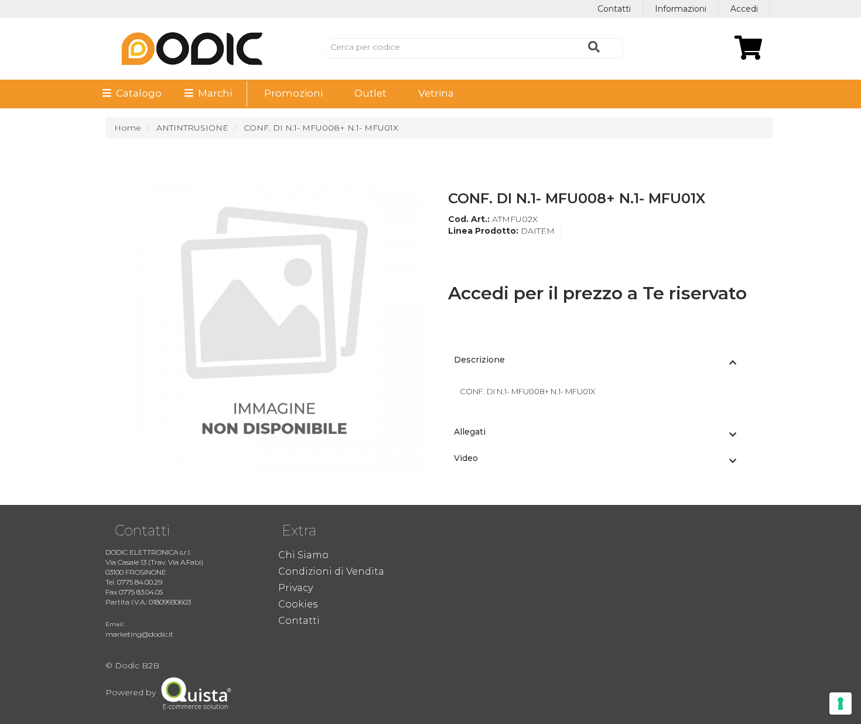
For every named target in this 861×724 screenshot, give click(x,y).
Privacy (295, 587)
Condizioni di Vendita (331, 571)
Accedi (744, 9)
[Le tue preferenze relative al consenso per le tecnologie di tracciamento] (840, 703)
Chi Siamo (303, 555)
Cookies (297, 604)
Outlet (370, 93)
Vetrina (436, 93)
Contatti (614, 9)
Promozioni (293, 93)
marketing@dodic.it (139, 634)
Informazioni (680, 9)
